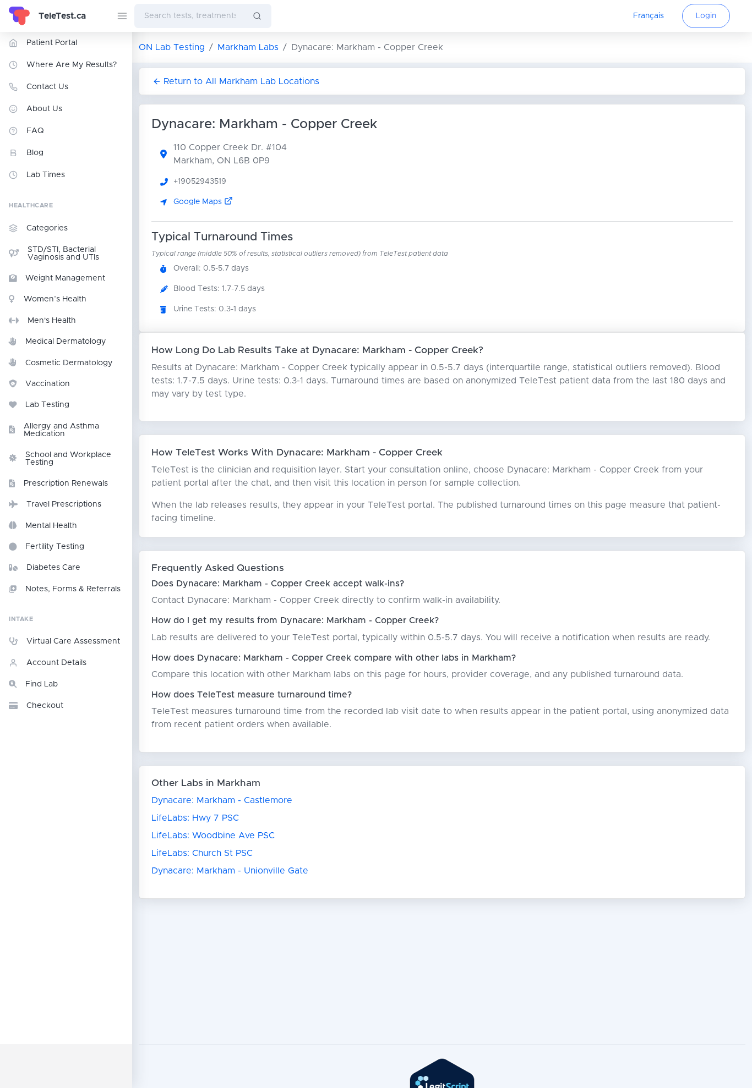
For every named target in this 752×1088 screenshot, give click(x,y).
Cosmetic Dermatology (69, 363)
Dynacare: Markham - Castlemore (221, 800)
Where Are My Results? (71, 65)
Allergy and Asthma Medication (61, 430)
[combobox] (188, 16)
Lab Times (45, 175)
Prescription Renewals (66, 483)
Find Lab (41, 684)
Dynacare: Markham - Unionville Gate (229, 870)
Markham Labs (248, 47)
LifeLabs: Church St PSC (202, 853)
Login (706, 16)
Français (648, 16)
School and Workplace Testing (68, 458)
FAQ (35, 131)
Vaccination (47, 384)
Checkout (44, 706)
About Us (44, 109)
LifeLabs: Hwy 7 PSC (195, 818)
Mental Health (51, 526)
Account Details (56, 663)
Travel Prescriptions (63, 504)
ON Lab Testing (172, 47)
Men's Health (52, 321)
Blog (34, 153)
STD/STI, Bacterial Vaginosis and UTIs (63, 253)
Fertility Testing (54, 547)
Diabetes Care (53, 568)
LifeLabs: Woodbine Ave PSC (213, 835)
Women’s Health (55, 299)
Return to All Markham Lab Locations (241, 81)
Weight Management (65, 278)
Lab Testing (47, 405)
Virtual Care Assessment (73, 641)
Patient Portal (51, 43)
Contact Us (47, 87)
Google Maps (198, 202)
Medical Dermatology (65, 341)
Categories (47, 228)
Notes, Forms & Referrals (73, 589)
